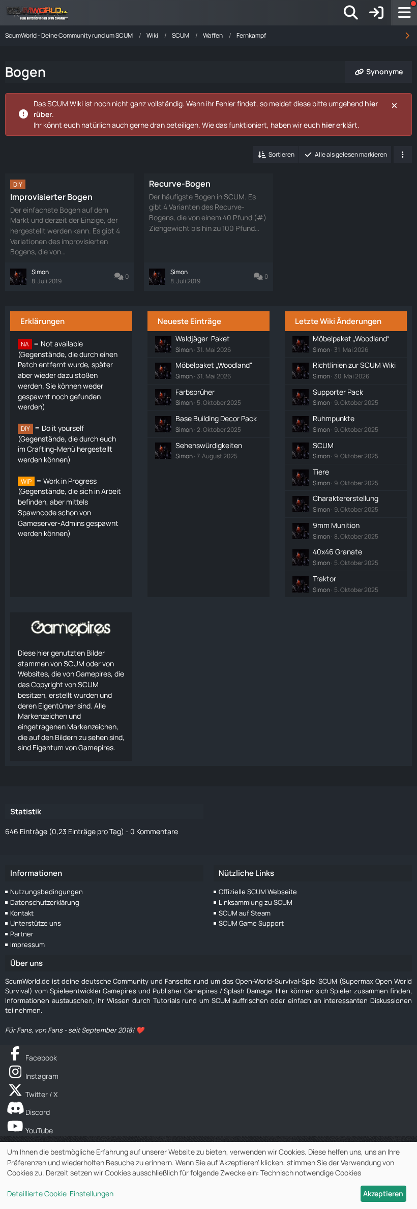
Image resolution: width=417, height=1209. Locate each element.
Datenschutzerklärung (44, 902)
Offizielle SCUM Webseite (258, 891)
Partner (22, 933)
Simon (184, 349)
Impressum (27, 944)
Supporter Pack (338, 392)
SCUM (323, 445)
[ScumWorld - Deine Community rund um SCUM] (40, 13)
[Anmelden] (376, 12)
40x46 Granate (337, 551)
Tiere (321, 472)
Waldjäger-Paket (202, 338)
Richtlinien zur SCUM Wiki (354, 365)
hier (328, 125)
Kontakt (22, 913)
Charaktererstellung (345, 498)
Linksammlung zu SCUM (255, 902)
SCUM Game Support (251, 923)
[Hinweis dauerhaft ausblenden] (395, 105)
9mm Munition (336, 525)
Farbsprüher (195, 392)
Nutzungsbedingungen (46, 891)
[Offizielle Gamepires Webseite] (71, 628)
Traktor (324, 578)
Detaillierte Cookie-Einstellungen (60, 1193)
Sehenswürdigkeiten (208, 445)
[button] (276, 154)
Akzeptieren (383, 1193)
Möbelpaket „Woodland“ (213, 365)
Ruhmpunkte (333, 418)
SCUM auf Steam (245, 913)
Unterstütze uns (35, 923)
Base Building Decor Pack (216, 418)
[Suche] (351, 13)
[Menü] (404, 12)
